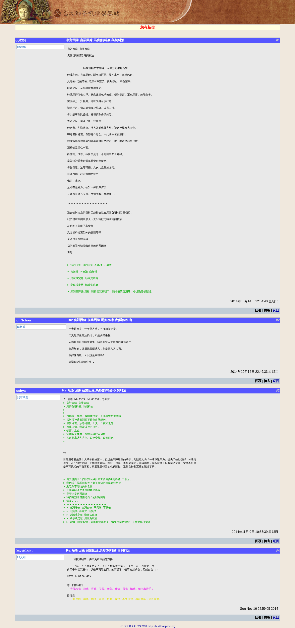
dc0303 (20, 40)
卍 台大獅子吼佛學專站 (133, 626)
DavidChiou (24, 551)
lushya (20, 390)
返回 (276, 310)
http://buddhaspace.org (162, 626)
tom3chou (23, 320)
